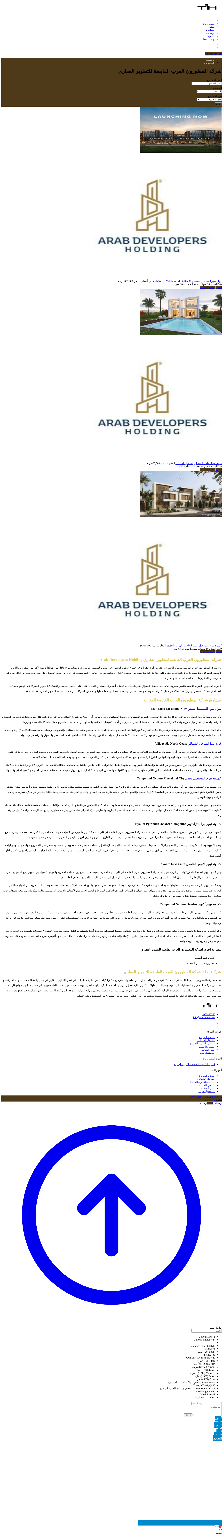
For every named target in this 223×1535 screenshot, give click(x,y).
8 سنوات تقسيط (201, 466)
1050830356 (208, 1014)
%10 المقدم (215, 648)
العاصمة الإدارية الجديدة (179, 645)
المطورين (210, 29)
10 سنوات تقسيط (198, 648)
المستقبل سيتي (157, 281)
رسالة (203, 287)
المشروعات (208, 23)
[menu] (221, 14)
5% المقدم (216, 284)
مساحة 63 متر (181, 648)
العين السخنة (208, 1049)
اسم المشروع (214, 80)
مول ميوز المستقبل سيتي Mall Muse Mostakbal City (194, 281)
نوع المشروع (215, 96)
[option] (108, 1336)
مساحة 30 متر (183, 284)
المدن (212, 26)
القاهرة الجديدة (207, 1037)
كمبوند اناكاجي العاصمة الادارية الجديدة (194, 1064)
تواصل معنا (209, 39)
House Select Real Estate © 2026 (204, 1096)
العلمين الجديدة (207, 1046)
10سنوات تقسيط (200, 284)
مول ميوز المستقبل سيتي (204, 708)
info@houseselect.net (204, 1017)
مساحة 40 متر (184, 466)
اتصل (219, 287)
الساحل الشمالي (184, 463)
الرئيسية (210, 20)
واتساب (211, 287)
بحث (218, 104)
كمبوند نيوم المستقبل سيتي (207, 645)
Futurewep (209, 1100)
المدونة (211, 36)
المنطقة (217, 88)
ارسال (188, 1415)
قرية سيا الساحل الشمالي (208, 463)
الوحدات (210, 33)
